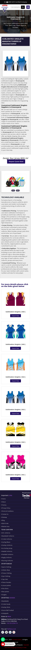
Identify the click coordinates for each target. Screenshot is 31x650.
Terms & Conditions (8, 511)
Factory (4, 505)
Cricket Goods (6, 604)
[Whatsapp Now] (3, 639)
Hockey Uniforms (7, 545)
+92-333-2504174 (12, 623)
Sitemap (4, 517)
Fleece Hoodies (6, 582)
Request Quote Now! (16, 161)
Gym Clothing (6, 576)
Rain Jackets (5, 591)
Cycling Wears (6, 542)
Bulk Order (5, 523)
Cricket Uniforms (7, 539)
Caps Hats (5, 579)
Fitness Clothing (6, 573)
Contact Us (5, 514)
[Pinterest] (13, 632)
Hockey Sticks (6, 607)
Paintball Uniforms (7, 554)
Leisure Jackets (6, 585)
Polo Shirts (5, 588)
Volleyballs (5, 613)
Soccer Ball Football (8, 610)
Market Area (5, 526)
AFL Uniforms (6, 533)
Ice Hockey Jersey (7, 548)
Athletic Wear (6, 570)
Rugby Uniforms (7, 557)
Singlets (4, 594)
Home (4, 499)
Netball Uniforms (7, 551)
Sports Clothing (6, 567)
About (4, 502)
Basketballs (5, 601)
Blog (3, 520)
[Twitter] (6, 632)
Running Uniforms (7, 560)
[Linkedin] (10, 632)
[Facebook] (2, 632)
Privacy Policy (6, 508)
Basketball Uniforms (8, 536)
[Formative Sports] (4, 8)
